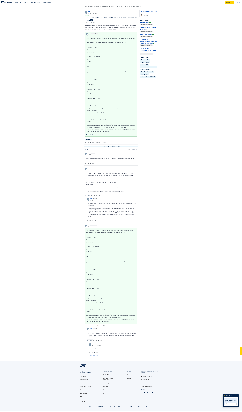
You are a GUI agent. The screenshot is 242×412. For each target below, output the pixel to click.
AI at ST (105, 393)
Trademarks (134, 406)
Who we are (83, 376)
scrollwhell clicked (144, 22)
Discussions (103, 6)
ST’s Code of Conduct (146, 383)
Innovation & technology (86, 386)
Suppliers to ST (83, 393)
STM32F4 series (145, 62)
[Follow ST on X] (142, 392)
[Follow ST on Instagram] (147, 392)
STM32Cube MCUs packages (148, 76)
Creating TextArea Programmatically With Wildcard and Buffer (148, 50)
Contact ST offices (107, 374)
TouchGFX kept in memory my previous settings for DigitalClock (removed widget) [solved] (148, 41)
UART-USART (144, 74)
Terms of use (113, 406)
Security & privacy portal (147, 386)
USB (152, 71)
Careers (82, 389)
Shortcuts (129, 374)
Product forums (110, 6)
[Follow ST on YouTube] (153, 392)
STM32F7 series (145, 71)
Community (106, 383)
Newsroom (105, 386)
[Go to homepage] (89, 367)
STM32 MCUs (119, 6)
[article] (111, 158)
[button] (229, 2)
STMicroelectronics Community (91, 6)
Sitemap (129, 378)
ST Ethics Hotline (145, 379)
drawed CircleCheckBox (146, 34)
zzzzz (89, 11)
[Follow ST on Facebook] (150, 392)
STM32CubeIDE (145, 67)
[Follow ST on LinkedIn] (144, 392)
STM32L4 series (145, 69)
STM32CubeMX (144, 64)
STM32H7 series (145, 59)
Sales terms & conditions (124, 406)
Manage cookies (150, 406)
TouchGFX (88, 139)
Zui (89, 33)
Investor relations (84, 379)
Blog (81, 396)
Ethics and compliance (146, 376)
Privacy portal (141, 406)
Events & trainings (107, 389)
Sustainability (83, 383)
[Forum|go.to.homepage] (6, 2)
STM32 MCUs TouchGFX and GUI (132, 6)
